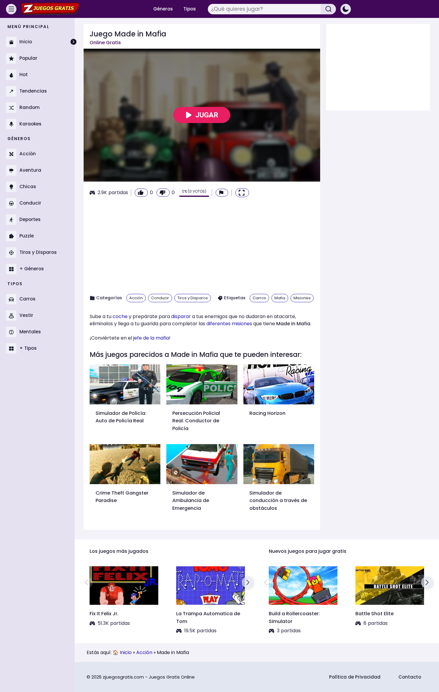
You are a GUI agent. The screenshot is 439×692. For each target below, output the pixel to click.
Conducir (160, 298)
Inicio (126, 652)
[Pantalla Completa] (242, 192)
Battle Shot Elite (374, 613)
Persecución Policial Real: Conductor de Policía (196, 421)
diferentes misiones (229, 323)
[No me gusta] (163, 192)
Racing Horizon (267, 413)
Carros (259, 298)
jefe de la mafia (151, 338)
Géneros (163, 9)
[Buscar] (328, 9)
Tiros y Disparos (192, 298)
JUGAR (206, 115)
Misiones (302, 298)
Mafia (279, 298)
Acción (136, 298)
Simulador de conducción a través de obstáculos (278, 501)
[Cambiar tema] (345, 9)
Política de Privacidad (354, 677)
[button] (222, 193)
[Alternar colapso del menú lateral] (73, 42)
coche (120, 316)
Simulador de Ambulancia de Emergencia (190, 501)
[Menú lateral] (11, 9)
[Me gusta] (141, 192)
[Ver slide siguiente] (248, 582)
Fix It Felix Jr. (104, 613)
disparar (181, 316)
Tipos (189, 9)
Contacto (409, 677)
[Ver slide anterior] (87, 582)
